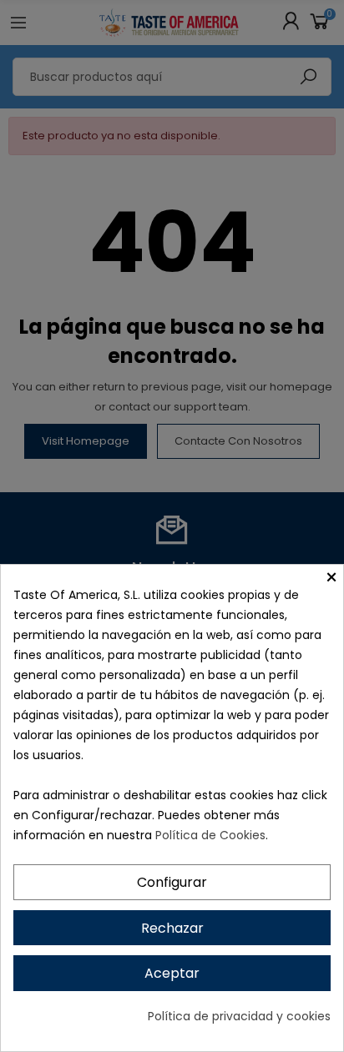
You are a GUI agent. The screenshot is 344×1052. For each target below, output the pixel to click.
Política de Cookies (210, 835)
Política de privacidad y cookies (239, 1016)
